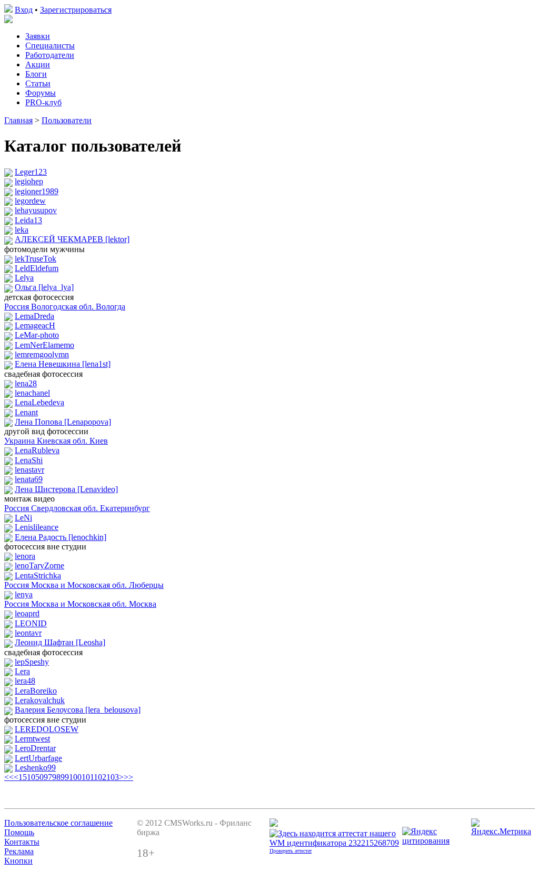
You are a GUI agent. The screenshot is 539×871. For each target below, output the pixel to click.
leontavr (28, 632)
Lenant (26, 412)
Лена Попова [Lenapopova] (63, 421)
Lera (22, 671)
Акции (37, 64)
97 (48, 777)
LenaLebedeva (39, 402)
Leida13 (28, 220)
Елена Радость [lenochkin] (60, 537)
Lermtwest (32, 738)
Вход (24, 9)
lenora (25, 556)
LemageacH (35, 325)
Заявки (37, 36)
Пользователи (67, 120)
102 (100, 777)
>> (128, 777)
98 (56, 777)
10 (31, 777)
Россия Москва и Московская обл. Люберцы (84, 584)
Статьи (38, 83)
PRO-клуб (43, 102)
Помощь (19, 832)
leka (21, 229)
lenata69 (29, 479)
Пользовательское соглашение (58, 822)
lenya (24, 594)
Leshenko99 (35, 767)
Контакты (21, 841)
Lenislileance (36, 527)
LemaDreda (34, 316)
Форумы (40, 92)
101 (88, 777)
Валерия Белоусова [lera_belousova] (78, 709)
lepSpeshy (32, 661)
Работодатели (49, 55)
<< (9, 777)
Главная (18, 120)
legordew (30, 200)
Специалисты (50, 45)
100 (75, 777)
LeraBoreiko (36, 690)
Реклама (19, 851)
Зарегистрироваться (76, 9)
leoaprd (27, 613)
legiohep (29, 181)
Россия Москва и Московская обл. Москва (80, 603)
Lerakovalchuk (40, 700)
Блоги (36, 73)
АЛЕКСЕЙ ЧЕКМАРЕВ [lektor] (72, 239)
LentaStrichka (38, 575)
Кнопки (18, 860)
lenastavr (29, 469)
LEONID (31, 623)
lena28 (26, 383)
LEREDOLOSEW (46, 729)
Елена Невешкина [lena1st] (63, 363)
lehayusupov (36, 210)
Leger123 (31, 171)
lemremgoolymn (42, 354)
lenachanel (32, 392)
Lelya (24, 277)
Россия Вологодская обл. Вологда (64, 306)
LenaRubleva (37, 450)
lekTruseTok (35, 258)
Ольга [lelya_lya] (44, 287)
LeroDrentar (35, 748)
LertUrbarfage (38, 758)
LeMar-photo (37, 335)
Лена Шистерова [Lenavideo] (66, 489)
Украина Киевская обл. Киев (56, 440)
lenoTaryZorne (39, 565)
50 (39, 777)
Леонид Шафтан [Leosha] (60, 642)
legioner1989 (36, 191)
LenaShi (29, 460)
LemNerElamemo (44, 345)
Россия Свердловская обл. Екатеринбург (77, 508)
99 (65, 777)
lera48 (25, 680)
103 (112, 777)
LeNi (23, 517)
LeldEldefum (36, 268)
